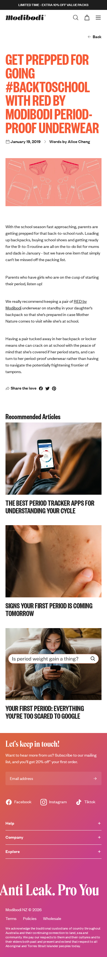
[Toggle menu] (98, 17)
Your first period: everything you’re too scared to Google (44, 711)
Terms (10, 918)
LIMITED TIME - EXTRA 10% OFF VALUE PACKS (53, 5)
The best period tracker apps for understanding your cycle (49, 506)
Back (97, 36)
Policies (29, 918)
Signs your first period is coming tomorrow (48, 609)
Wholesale (52, 918)
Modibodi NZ (16, 909)
